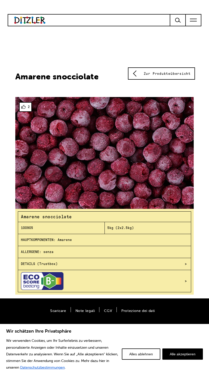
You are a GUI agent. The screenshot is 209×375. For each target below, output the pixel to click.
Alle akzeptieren (182, 354)
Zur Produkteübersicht (167, 74)
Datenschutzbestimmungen (42, 367)
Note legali (85, 310)
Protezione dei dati (138, 310)
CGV (108, 310)
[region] (104, 349)
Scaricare (58, 310)
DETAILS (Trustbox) (39, 264)
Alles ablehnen (141, 354)
